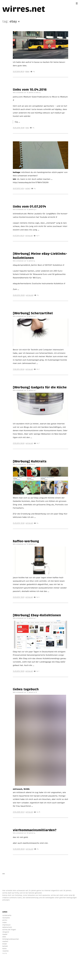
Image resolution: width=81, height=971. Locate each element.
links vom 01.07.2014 (29, 206)
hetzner (31, 893)
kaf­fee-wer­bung (26, 541)
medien (5, 941)
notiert (27, 188)
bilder (27, 71)
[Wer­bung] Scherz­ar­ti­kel (33, 313)
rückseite (6, 918)
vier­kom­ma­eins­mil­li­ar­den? (34, 830)
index (4, 922)
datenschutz (7, 927)
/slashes (5, 951)
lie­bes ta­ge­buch (26, 689)
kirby (17, 893)
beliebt (5, 946)
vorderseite (6, 915)
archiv (4, 920)
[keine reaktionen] (34, 71)
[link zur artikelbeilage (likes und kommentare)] (31, 71)
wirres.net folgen (9, 929)
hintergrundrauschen (10, 939)
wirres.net (29, 235)
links (37, 92)
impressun (6, 925)
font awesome (44, 895)
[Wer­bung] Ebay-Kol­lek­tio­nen (37, 615)
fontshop (18, 895)
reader (4, 934)
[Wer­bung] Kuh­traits (30, 461)
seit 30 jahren (65, 890)
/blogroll (5, 932)
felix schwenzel (19, 890)
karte (4, 948)
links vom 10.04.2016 (30, 89)
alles (4, 937)
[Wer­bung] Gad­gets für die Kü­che (40, 387)
